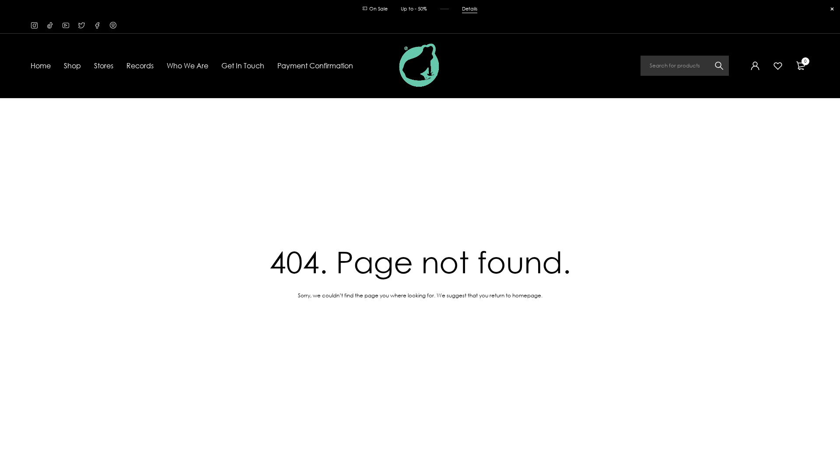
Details (469, 8)
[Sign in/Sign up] (755, 65)
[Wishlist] (778, 65)
